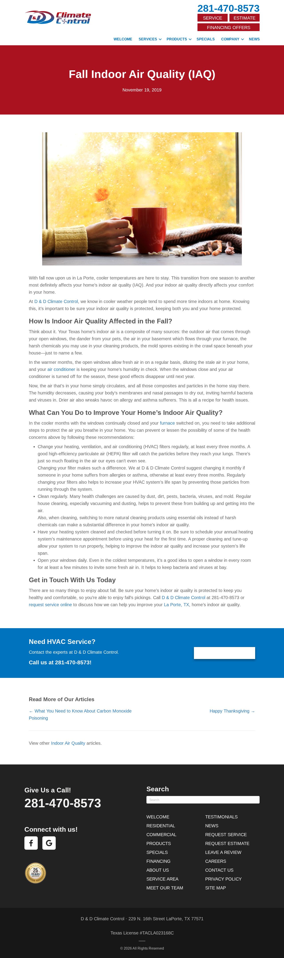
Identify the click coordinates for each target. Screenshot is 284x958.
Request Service (226, 834)
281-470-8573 (228, 8)
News (254, 39)
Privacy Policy (223, 879)
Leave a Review (223, 852)
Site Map (215, 887)
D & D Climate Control (56, 301)
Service (212, 18)
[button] (160, 39)
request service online (50, 604)
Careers (215, 861)
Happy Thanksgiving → (232, 711)
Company (230, 39)
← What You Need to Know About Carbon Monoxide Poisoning (80, 714)
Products (177, 39)
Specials (206, 39)
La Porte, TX (176, 604)
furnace (167, 423)
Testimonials (221, 816)
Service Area (162, 879)
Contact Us (219, 870)
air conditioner (61, 369)
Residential (160, 825)
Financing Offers (228, 27)
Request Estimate (227, 843)
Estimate (244, 18)
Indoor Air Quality (68, 743)
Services (148, 39)
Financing (158, 861)
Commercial (161, 834)
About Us (157, 870)
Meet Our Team (164, 887)
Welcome (123, 39)
